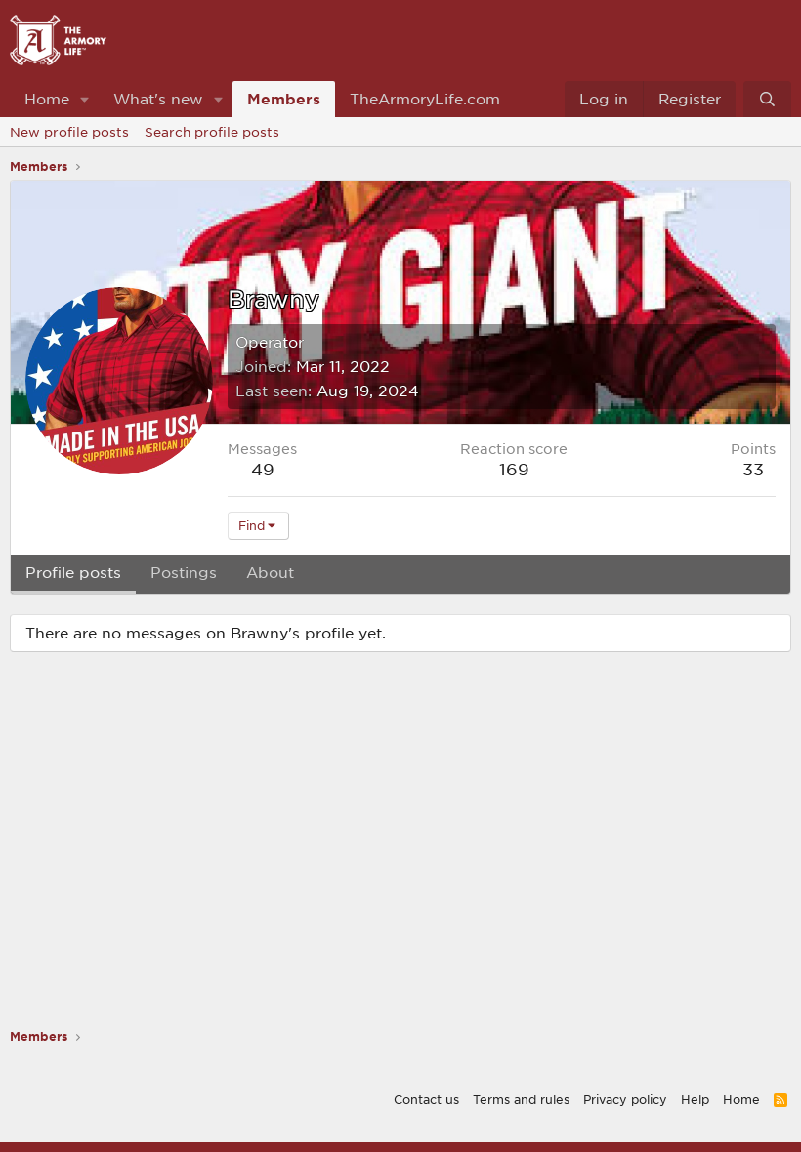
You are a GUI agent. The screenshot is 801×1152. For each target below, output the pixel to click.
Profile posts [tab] (73, 572)
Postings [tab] (183, 572)
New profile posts (69, 132)
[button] (85, 99)
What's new (158, 98)
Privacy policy (625, 1099)
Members (283, 98)
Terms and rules (521, 1099)
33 (753, 468)
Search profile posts (212, 132)
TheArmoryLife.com (425, 98)
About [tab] (270, 572)
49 (262, 468)
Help (695, 1099)
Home (46, 98)
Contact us (426, 1099)
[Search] (767, 99)
